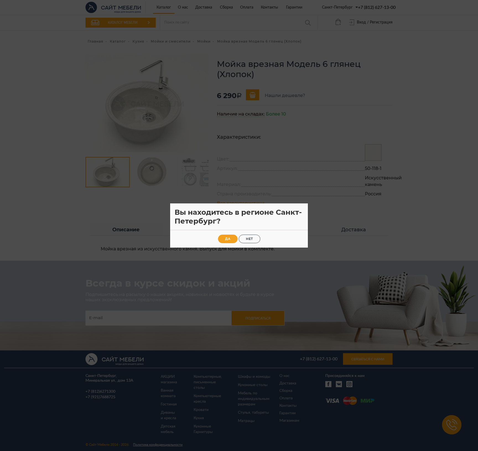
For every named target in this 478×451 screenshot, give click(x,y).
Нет (249, 239)
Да (227, 239)
